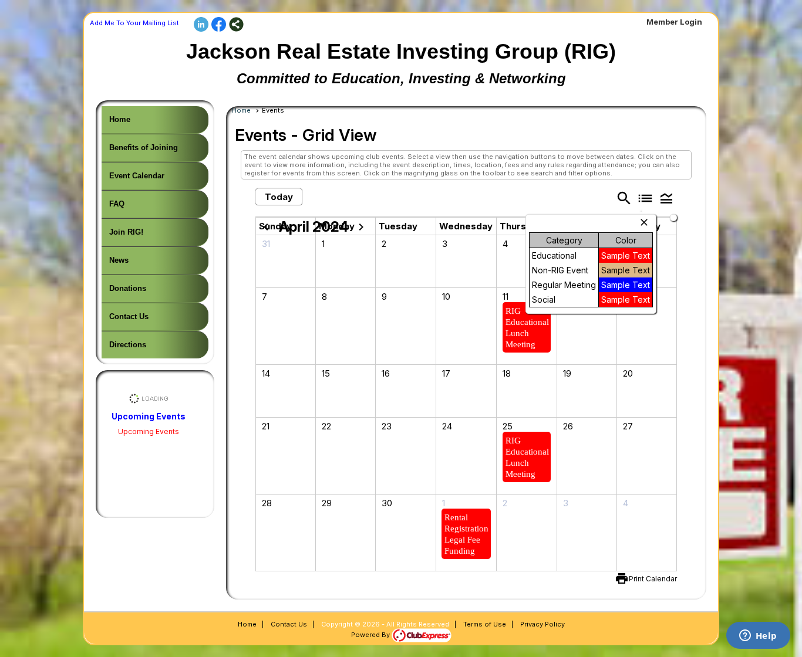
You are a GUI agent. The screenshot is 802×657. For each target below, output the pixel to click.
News (119, 260)
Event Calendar (136, 175)
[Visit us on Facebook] (218, 25)
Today (279, 196)
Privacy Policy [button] (542, 624)
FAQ (116, 203)
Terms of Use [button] (484, 624)
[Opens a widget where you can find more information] (758, 636)
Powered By (371, 635)
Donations (127, 288)
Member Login (674, 21)
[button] (666, 197)
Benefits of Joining (143, 147)
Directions (127, 344)
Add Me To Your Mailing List (134, 23)
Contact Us (129, 316)
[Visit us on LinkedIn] (201, 25)
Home (119, 119)
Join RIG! (126, 232)
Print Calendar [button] (653, 578)
